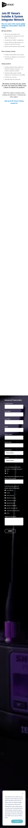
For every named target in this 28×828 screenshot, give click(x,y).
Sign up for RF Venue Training (14, 101)
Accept (17, 821)
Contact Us (14, 103)
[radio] (13, 471)
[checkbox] (14, 472)
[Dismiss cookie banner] (22, 794)
